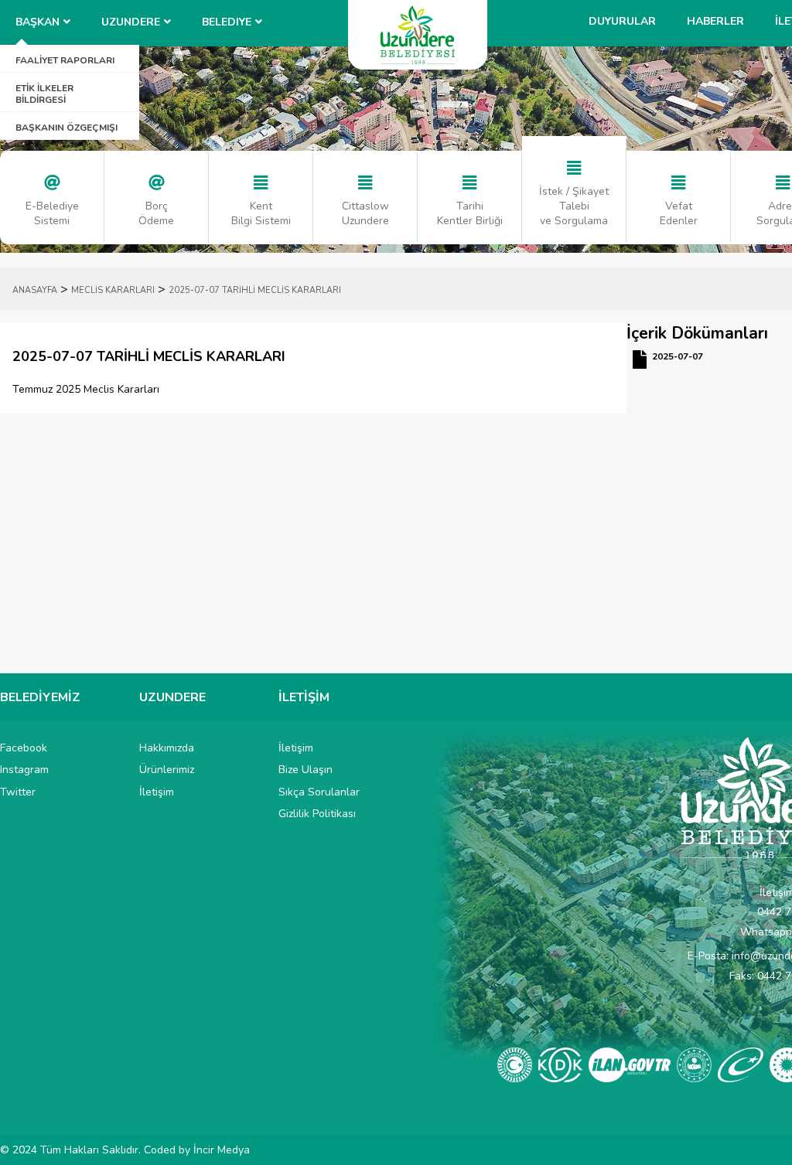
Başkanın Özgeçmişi (66, 127)
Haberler (715, 21)
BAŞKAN (37, 22)
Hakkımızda (166, 748)
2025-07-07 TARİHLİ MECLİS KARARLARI (255, 290)
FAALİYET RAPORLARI (64, 60)
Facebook (23, 748)
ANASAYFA (34, 290)
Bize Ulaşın (305, 769)
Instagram (24, 769)
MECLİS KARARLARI (113, 290)
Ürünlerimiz (166, 769)
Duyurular (622, 21)
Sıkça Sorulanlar (319, 792)
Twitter (18, 792)
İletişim (156, 792)
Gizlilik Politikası (317, 813)
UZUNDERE (130, 22)
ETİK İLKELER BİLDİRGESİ (44, 93)
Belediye (226, 22)
